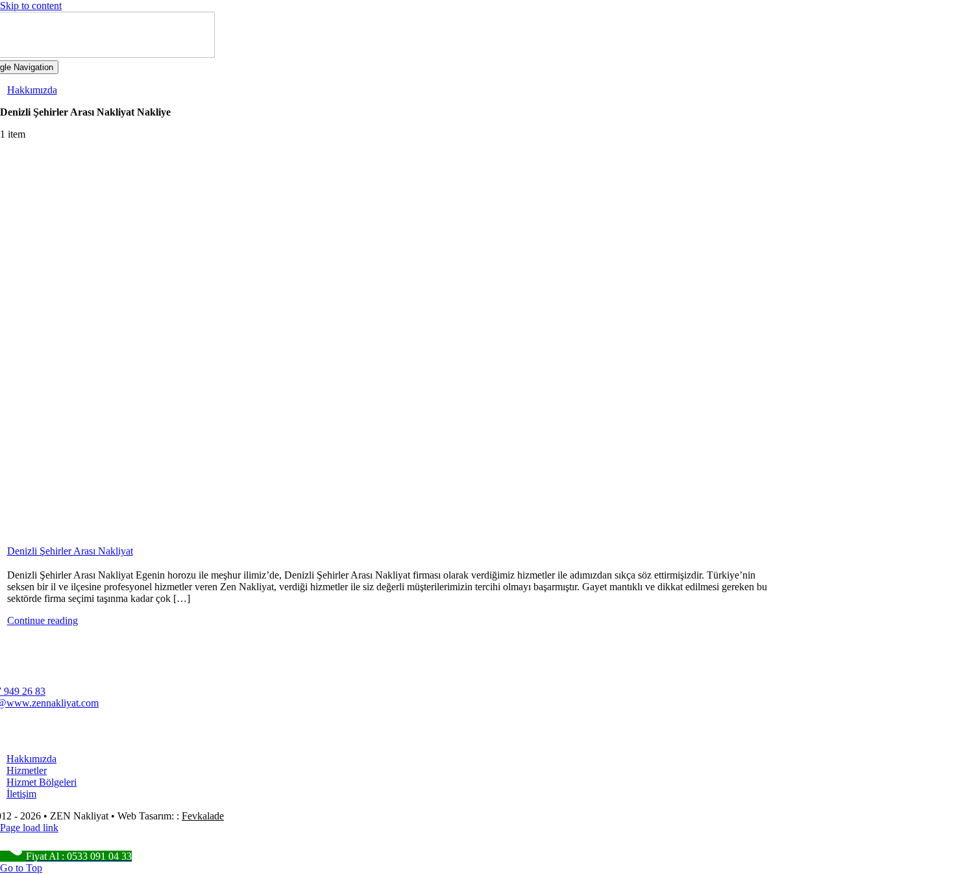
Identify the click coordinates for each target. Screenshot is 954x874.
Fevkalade (203, 815)
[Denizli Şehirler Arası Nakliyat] (389, 347)
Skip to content (31, 5)
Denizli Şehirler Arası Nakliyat (70, 550)
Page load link (29, 827)
